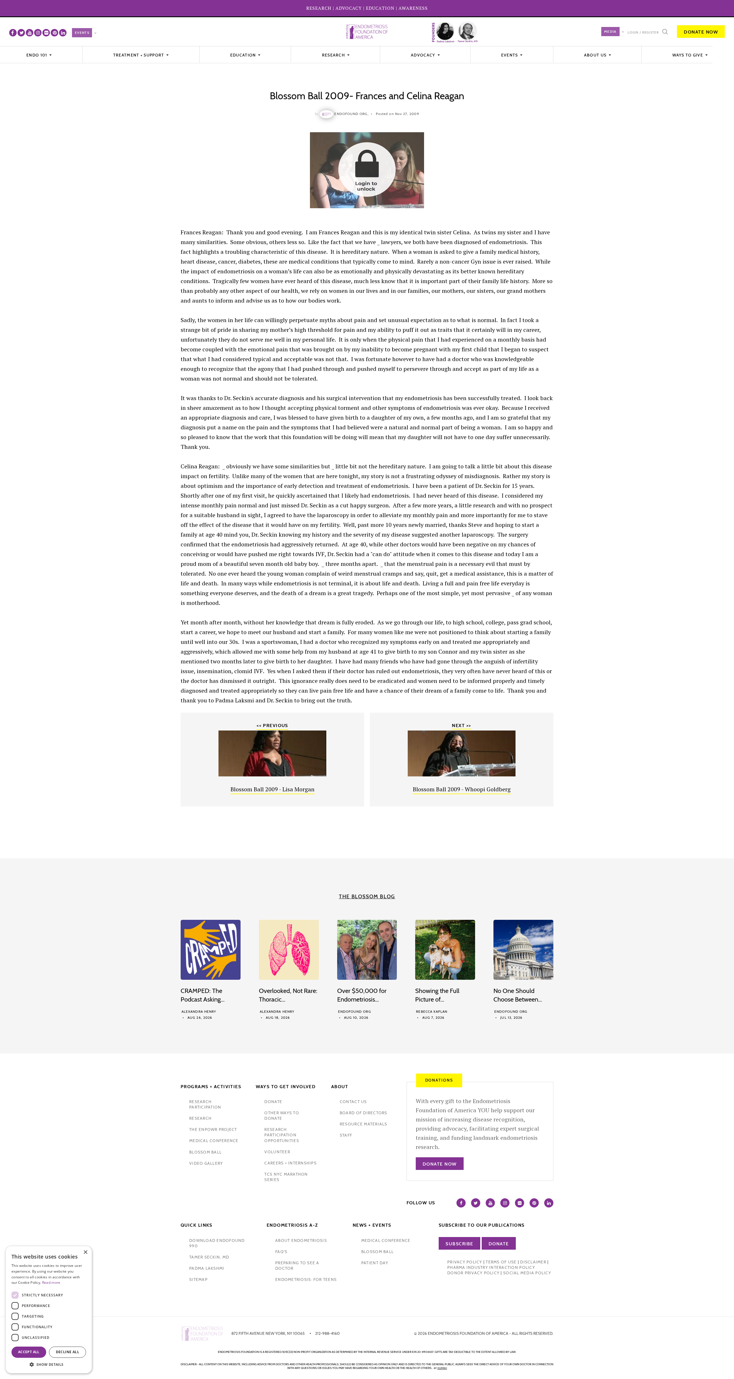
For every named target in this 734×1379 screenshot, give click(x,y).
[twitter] (21, 32)
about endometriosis (301, 1240)
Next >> (461, 725)
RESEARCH (318, 8)
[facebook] (13, 32)
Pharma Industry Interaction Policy (491, 1267)
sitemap (198, 1279)
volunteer (277, 1151)
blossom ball (205, 1152)
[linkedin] (63, 32)
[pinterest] (54, 32)
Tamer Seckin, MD (209, 1257)
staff (346, 1135)
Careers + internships (290, 1163)
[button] (48, 1365)
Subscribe (459, 1243)
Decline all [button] (67, 1351)
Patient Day (374, 1262)
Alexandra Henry (198, 1011)
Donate (499, 1243)
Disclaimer (533, 1262)
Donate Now (701, 32)
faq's (281, 1251)
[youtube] (29, 32)
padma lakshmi (206, 1268)
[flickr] (46, 32)
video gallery (206, 1163)
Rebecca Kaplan (431, 1011)
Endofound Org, (351, 114)
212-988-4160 (327, 1333)
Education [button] (243, 55)
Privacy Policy (464, 1262)
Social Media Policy (527, 1272)
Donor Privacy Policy (473, 1272)
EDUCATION (380, 8)
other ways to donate (281, 1115)
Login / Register (643, 32)
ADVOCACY (348, 8)
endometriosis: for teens (306, 1279)
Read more (51, 1282)
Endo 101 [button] (37, 55)
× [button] (85, 1252)
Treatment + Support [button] (139, 55)
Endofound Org (354, 1011)
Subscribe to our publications (482, 1225)
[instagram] (38, 32)
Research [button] (334, 55)
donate (273, 1101)
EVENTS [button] (510, 55)
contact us (353, 1101)
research (200, 1118)
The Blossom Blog (367, 896)
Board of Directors (363, 1112)
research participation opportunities (281, 1135)
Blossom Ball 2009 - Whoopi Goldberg (462, 789)
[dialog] (49, 1309)
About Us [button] (596, 55)
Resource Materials (363, 1124)
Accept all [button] (29, 1351)
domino (442, 1368)
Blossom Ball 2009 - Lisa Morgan (273, 789)
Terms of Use (501, 1262)
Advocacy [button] (423, 55)
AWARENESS (413, 8)
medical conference (214, 1140)
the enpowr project (213, 1129)
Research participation (205, 1104)
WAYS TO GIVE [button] (688, 55)
